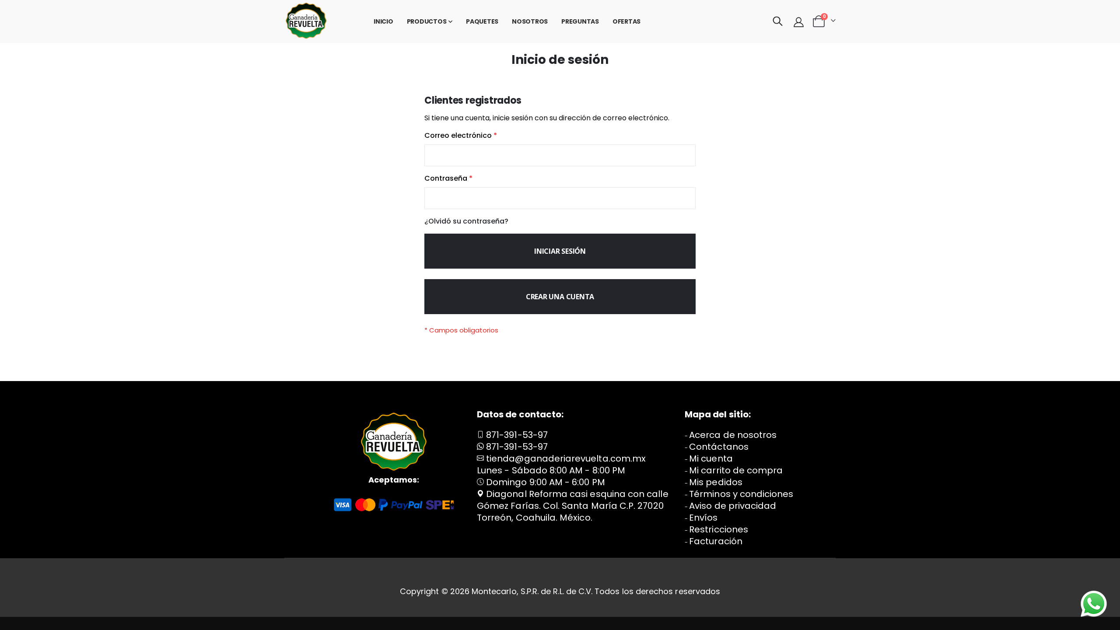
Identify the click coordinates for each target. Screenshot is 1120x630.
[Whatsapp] (1094, 604)
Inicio (383, 21)
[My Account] (799, 22)
